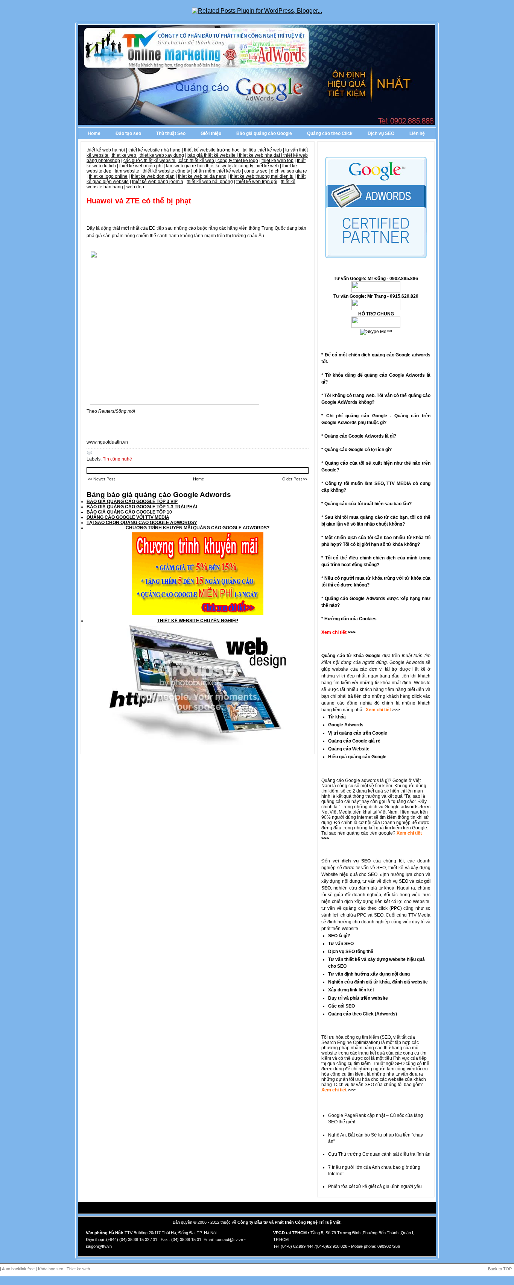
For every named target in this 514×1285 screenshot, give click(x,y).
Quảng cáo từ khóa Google (350, 655)
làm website (127, 171)
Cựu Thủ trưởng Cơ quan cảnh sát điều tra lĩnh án (379, 1154)
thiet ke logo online (108, 176)
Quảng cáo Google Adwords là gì (359, 436)
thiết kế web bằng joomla (157, 181)
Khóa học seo (50, 1269)
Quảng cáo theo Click (330, 133)
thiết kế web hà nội (106, 150)
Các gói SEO (341, 1006)
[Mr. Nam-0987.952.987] (375, 326)
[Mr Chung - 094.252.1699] (375, 308)
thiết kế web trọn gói (256, 181)
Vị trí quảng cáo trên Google (357, 733)
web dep (135, 186)
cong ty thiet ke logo (237, 160)
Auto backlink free (18, 1269)
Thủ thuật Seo (171, 133)
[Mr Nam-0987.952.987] (375, 291)
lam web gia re (181, 165)
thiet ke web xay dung (162, 155)
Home (94, 133)
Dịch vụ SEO (381, 133)
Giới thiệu (211, 133)
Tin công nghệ (117, 459)
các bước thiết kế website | (151, 160)
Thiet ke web (78, 1269)
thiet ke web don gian (153, 176)
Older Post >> (294, 479)
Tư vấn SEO (341, 943)
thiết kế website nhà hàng (154, 150)
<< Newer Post (101, 479)
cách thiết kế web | (198, 160)
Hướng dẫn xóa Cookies (350, 618)
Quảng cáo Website (349, 749)
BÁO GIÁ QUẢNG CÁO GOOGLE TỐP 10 (129, 512)
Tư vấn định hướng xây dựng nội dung (369, 974)
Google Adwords (345, 724)
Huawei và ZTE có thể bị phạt (139, 201)
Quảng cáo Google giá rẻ (354, 741)
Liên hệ (417, 133)
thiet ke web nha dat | (261, 155)
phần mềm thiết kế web (217, 171)
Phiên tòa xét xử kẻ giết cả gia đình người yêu (375, 1186)
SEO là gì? (339, 935)
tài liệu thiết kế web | (264, 150)
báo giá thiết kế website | (213, 155)
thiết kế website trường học (211, 150)
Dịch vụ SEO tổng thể (350, 951)
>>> (395, 709)
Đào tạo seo (128, 133)
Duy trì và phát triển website (358, 998)
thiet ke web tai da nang (202, 176)
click (417, 696)
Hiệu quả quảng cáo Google (357, 756)
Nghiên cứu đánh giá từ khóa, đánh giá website (378, 982)
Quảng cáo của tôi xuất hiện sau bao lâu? (368, 503)
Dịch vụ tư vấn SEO (354, 1084)
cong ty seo (256, 171)
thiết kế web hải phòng (210, 181)
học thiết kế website (217, 165)
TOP (507, 1269)
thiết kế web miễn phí (141, 165)
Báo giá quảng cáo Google (264, 133)
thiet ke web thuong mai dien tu (261, 176)
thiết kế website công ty (166, 171)
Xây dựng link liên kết (351, 990)
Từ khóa (337, 717)
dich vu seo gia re (289, 171)
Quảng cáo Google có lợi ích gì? (358, 449)
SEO (386, 1037)
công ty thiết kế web (259, 165)
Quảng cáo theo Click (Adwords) (362, 1014)
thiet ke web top (277, 160)
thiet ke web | (126, 155)
